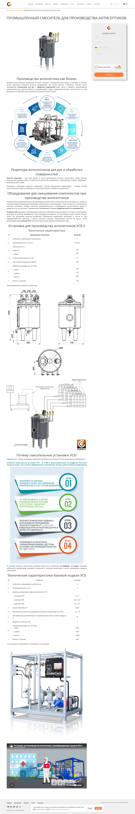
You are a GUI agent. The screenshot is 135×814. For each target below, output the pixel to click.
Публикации (64, 4)
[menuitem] (30, 4)
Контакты (97, 4)
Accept (98, 808)
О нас (72, 4)
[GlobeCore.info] (9, 4)
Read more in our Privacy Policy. (60, 809)
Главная (30, 4)
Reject (90, 808)
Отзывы (89, 4)
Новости (47, 4)
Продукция (39, 4)
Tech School (80, 4)
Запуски (55, 4)
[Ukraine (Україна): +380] (96, 48)
